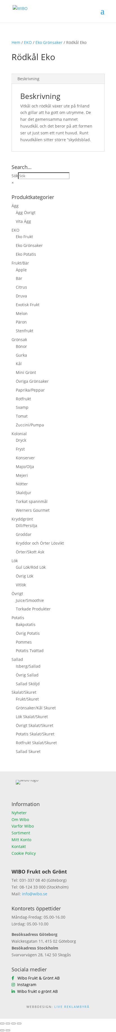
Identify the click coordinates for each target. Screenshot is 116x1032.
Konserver (25, 457)
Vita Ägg (23, 221)
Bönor (21, 346)
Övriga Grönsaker (32, 381)
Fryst (20, 449)
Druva (21, 296)
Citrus (21, 287)
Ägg (15, 205)
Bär (19, 278)
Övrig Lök (24, 576)
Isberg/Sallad (28, 666)
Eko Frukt (24, 236)
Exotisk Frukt (27, 304)
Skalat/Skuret (24, 692)
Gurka (21, 355)
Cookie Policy (24, 853)
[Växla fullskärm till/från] (8, 1023)
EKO (28, 42)
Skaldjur (23, 492)
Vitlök (21, 584)
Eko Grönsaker (49, 42)
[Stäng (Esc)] (19, 1023)
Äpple (21, 269)
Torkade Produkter (33, 609)
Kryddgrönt (22, 519)
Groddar (24, 534)
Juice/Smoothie (30, 600)
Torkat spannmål (32, 501)
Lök (15, 560)
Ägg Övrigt (25, 212)
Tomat (22, 416)
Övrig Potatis (28, 633)
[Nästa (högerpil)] (8, 1030)
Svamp (22, 407)
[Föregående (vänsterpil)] (2, 1030)
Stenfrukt (24, 330)
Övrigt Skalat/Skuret (34, 725)
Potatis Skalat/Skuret (35, 734)
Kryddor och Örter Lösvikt (40, 543)
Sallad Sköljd (28, 683)
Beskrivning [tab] (28, 78)
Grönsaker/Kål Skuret (36, 707)
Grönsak (19, 339)
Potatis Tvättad (30, 650)
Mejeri (22, 475)
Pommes (24, 642)
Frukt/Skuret (27, 699)
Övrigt (17, 593)
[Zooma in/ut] (2, 1023)
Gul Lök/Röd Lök (31, 567)
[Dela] (13, 1023)
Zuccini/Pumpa (30, 425)
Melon (22, 313)
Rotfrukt (23, 398)
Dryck (21, 440)
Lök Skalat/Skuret (32, 716)
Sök (15, 175)
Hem (16, 42)
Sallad (17, 659)
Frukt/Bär (20, 263)
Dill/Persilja (26, 525)
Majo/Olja (25, 466)
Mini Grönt (26, 372)
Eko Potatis (26, 254)
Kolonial (19, 433)
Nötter (22, 484)
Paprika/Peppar (30, 390)
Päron (21, 322)
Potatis (18, 617)
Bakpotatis (25, 624)
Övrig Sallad (27, 675)
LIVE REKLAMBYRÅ (72, 1006)
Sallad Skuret (28, 751)
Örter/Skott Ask (30, 552)
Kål (19, 363)
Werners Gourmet (33, 510)
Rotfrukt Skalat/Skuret (36, 742)
